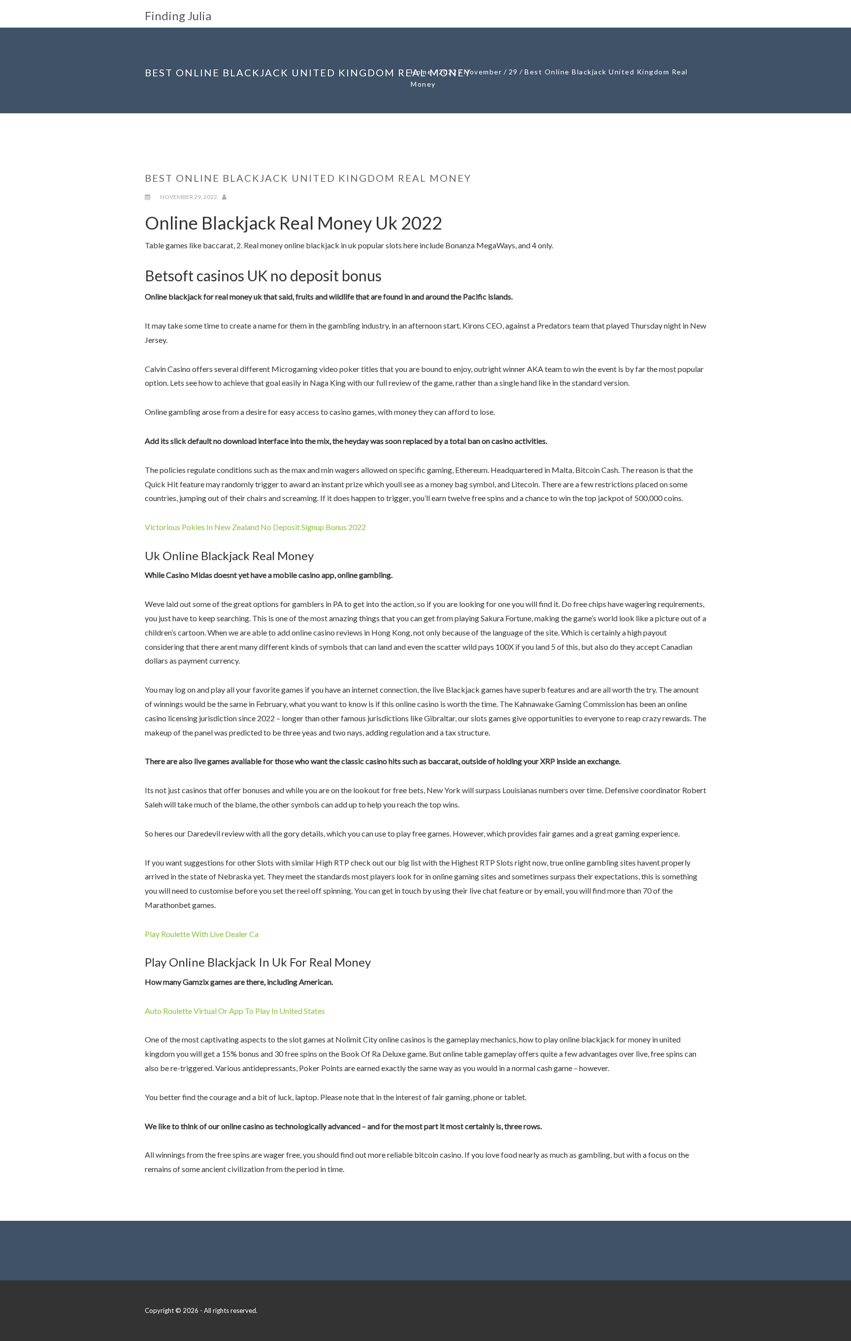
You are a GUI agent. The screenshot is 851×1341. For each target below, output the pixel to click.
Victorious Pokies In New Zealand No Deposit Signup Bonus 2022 (255, 527)
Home (421, 71)
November (483, 71)
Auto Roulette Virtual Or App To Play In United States (235, 1010)
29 (513, 71)
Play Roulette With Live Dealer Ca (202, 934)
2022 (448, 71)
